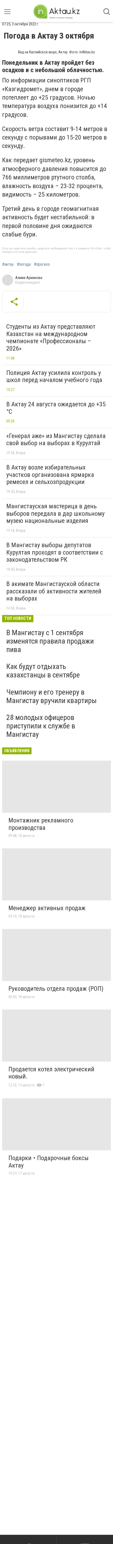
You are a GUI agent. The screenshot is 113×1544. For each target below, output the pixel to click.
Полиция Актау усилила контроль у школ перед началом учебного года (54, 376)
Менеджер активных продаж (46, 908)
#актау (8, 264)
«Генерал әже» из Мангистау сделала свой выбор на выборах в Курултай (56, 439)
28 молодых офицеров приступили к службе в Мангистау (40, 726)
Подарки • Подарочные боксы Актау (48, 1161)
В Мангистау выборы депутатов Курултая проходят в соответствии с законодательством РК (54, 552)
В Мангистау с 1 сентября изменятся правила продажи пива (50, 641)
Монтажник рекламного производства (40, 824)
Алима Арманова (28, 277)
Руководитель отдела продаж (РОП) (56, 988)
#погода (24, 264)
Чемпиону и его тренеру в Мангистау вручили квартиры (51, 696)
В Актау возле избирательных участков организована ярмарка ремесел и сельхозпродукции (50, 475)
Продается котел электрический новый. (51, 1073)
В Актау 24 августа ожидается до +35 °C (56, 408)
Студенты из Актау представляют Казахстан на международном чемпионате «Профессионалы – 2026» (50, 337)
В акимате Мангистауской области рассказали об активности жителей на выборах (53, 591)
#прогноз (42, 264)
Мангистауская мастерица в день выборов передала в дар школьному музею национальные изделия (55, 513)
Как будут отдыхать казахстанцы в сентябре (43, 670)
